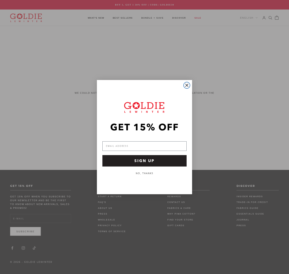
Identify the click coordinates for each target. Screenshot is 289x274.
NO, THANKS (144, 173)
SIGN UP (144, 160)
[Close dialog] (187, 85)
